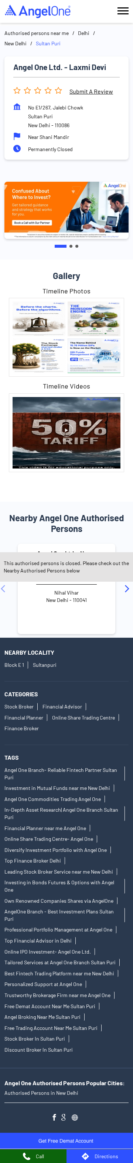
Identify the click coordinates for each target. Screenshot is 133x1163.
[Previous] (4, 588)
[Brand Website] (77, 1118)
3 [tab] (76, 246)
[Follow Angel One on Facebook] (56, 1118)
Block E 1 (14, 665)
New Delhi (15, 43)
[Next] (128, 588)
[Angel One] (37, 11)
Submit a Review (91, 91)
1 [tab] (60, 246)
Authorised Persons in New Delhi (41, 1093)
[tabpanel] (66, 210)
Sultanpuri (45, 665)
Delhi (83, 33)
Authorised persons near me (36, 33)
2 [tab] (70, 246)
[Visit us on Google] (66, 1118)
